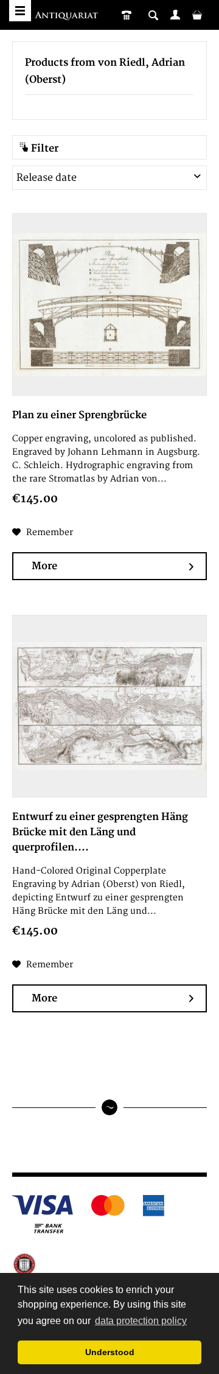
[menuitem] (175, 14)
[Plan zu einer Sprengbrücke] (109, 304)
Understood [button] (109, 1352)
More (44, 566)
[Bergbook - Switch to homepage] (68, 16)
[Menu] (20, 10)
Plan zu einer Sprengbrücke (79, 415)
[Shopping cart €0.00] (197, 14)
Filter (43, 148)
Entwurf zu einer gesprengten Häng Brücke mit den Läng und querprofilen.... (100, 832)
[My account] (175, 14)
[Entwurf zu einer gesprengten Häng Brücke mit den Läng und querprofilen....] (109, 706)
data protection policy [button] (141, 1321)
